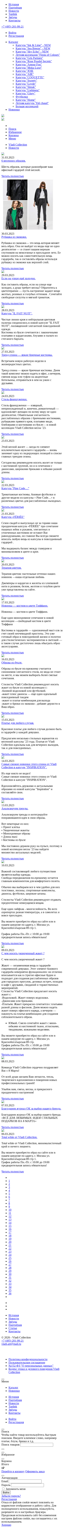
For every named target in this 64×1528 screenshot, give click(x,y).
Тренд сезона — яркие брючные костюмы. (27, 354)
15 (10, 1225)
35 (10, 1290)
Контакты (14, 20)
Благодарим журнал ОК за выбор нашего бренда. (31, 1108)
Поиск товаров (10, 1444)
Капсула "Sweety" (26, 80)
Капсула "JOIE (24, 70)
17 (10, 1232)
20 (10, 1241)
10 (10, 1209)
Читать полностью (12, 176)
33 (10, 1283)
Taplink (13, 14)
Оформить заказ (35, 1471)
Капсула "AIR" (25, 74)
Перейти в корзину (13, 1471)
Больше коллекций (27, 106)
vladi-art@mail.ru (11, 1343)
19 (10, 1238)
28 (10, 1267)
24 (10, 1254)
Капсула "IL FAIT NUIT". (16, 313)
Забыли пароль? (11, 1495)
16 (10, 1229)
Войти (12, 1419)
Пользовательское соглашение (27, 1362)
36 (10, 1293)
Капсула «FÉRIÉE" (13, 516)
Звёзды (13, 17)
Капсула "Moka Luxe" (29, 67)
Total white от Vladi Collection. (19, 1137)
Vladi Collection (18, 144)
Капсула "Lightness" (28, 90)
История (14, 4)
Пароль (5, 1485)
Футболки (22, 96)
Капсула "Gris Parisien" (29, 58)
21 (10, 1245)
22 (10, 1248)
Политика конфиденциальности (28, 1359)
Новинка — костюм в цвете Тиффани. (24, 605)
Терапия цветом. (11, 567)
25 (10, 1258)
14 (10, 1222)
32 (10, 1280)
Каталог (13, 41)
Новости (14, 10)
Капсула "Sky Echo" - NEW (32, 51)
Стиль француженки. (14, 399)
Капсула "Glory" (25, 93)
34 (10, 1287)
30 (10, 1274)
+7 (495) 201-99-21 (12, 26)
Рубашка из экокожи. (14, 236)
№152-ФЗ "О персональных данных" (31, 1365)
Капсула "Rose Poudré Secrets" (34, 61)
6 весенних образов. (13, 160)
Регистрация (16, 1422)
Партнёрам (15, 7)
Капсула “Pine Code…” (15, 488)
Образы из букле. (11, 662)
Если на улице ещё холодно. (18, 278)
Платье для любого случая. (17, 722)
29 (10, 1270)
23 (10, 1251)
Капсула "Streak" (26, 87)
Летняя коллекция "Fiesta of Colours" (38, 54)
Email (4, 1481)
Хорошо (6, 1524)
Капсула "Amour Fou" (29, 64)
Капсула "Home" (26, 99)
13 (10, 1219)
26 (10, 1261)
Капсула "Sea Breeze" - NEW (33, 48)
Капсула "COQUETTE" (30, 77)
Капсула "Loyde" (26, 83)
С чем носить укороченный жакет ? (22, 953)
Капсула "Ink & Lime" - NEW (33, 45)
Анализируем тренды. (14, 808)
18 (10, 1235)
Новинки (14, 109)
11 (10, 1212)
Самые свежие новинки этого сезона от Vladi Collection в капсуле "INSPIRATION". (29, 766)
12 (10, 1216)
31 (10, 1277)
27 (10, 1264)
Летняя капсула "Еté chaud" (32, 103)
